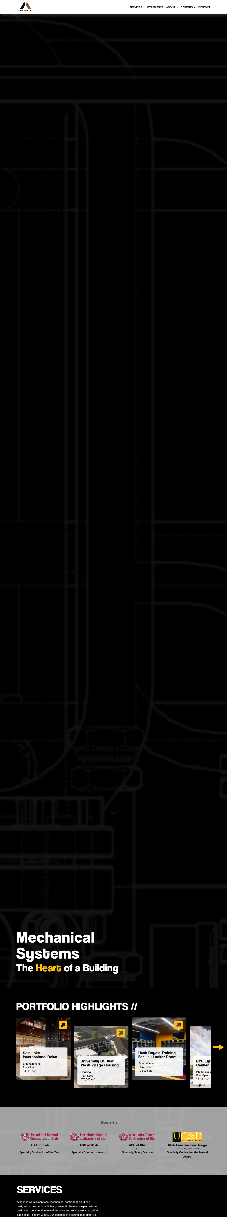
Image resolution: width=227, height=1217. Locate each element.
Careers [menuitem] (187, 7)
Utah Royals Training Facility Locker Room (157, 1055)
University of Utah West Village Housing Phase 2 (100, 1065)
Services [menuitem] (135, 7)
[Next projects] (218, 1047)
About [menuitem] (170, 7)
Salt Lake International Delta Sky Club (40, 1057)
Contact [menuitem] (204, 7)
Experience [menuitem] (155, 7)
